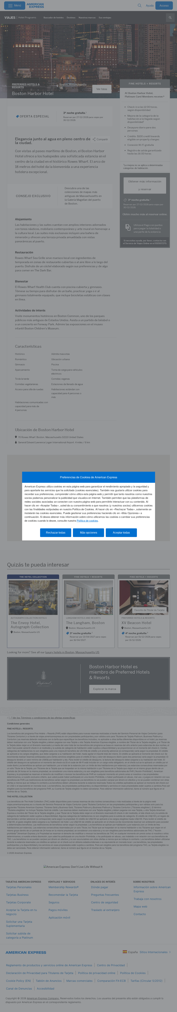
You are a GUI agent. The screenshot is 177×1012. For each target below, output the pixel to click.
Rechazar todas (55, 532)
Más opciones (88, 532)
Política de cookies (87, 520)
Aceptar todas (121, 532)
